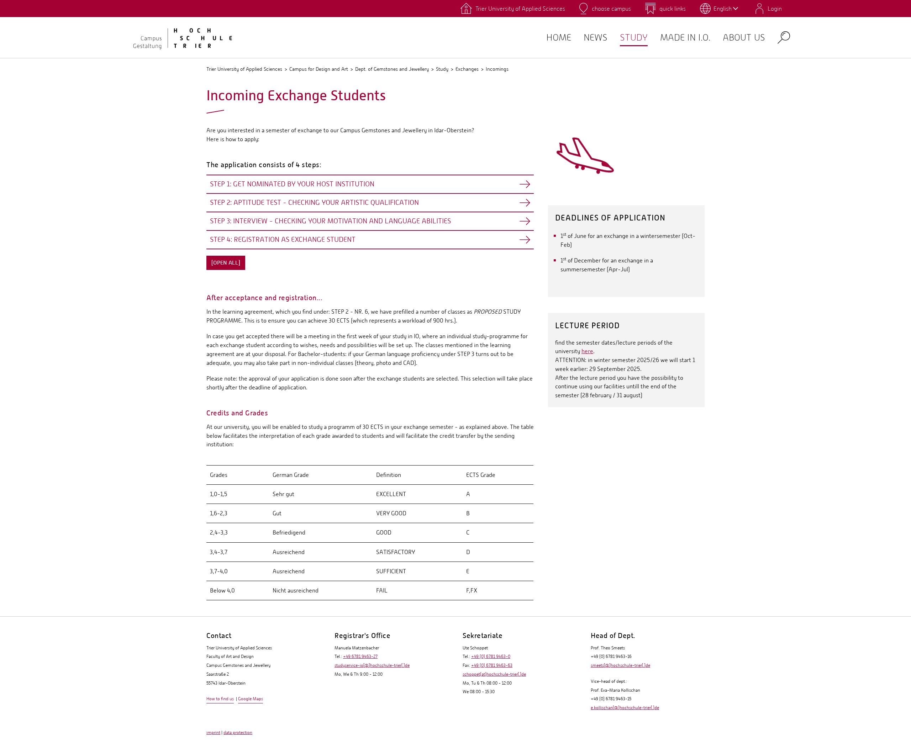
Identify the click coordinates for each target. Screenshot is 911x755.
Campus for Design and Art (318, 69)
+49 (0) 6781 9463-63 (491, 665)
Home (558, 37)
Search (784, 37)
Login (775, 8)
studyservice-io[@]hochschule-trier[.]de (372, 665)
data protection (237, 732)
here (587, 351)
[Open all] (225, 263)
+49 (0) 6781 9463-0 (490, 656)
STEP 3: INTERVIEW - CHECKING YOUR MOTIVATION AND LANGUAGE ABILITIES (330, 221)
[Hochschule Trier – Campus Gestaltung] (178, 37)
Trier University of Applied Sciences (244, 69)
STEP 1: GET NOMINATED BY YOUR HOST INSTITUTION (292, 184)
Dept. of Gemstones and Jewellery (392, 69)
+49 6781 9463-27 (360, 656)
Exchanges (467, 69)
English (722, 8)
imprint (213, 732)
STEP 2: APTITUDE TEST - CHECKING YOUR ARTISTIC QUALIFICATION (314, 202)
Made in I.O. (685, 37)
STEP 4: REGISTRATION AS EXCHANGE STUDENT (283, 239)
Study (634, 37)
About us (744, 37)
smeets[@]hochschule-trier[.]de (620, 665)
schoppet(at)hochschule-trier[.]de (494, 674)
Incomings (497, 69)
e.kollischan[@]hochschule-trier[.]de (625, 707)
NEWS (595, 37)
